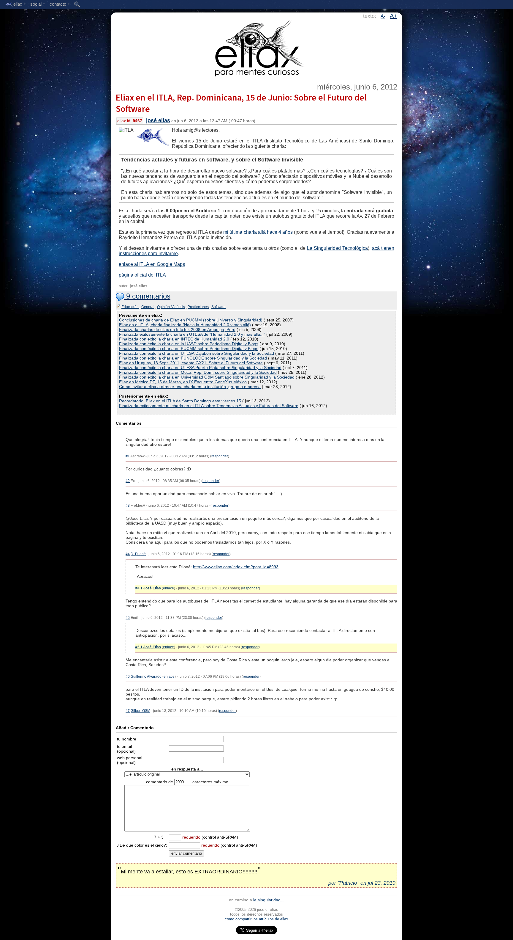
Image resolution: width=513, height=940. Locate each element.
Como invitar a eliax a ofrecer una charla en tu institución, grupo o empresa (190, 386)
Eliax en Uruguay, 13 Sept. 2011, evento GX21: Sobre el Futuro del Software (191, 362)
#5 (128, 618)
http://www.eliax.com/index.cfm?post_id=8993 (235, 566)
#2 (128, 481)
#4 (128, 554)
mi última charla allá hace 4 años (257, 232)
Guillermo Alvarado (146, 676)
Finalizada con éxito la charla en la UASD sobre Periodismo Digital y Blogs (188, 343)
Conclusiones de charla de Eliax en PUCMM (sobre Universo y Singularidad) (190, 320)
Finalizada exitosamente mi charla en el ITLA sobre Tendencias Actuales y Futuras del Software (208, 405)
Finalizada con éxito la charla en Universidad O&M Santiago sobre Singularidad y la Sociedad (206, 377)
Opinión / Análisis (171, 307)
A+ (393, 15)
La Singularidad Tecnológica (337, 248)
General (147, 307)
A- (383, 16)
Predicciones (198, 307)
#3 (128, 505)
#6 (128, 676)
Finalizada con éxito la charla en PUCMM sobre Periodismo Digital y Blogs (188, 348)
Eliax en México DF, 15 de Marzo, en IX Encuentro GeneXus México (183, 381)
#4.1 (138, 588)
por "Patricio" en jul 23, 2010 (361, 883)
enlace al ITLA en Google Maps (152, 264)
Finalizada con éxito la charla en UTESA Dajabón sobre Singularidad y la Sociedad (196, 353)
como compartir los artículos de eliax (256, 919)
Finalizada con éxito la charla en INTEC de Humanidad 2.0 (174, 339)
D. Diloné (138, 554)
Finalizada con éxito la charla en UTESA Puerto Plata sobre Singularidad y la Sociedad (200, 367)
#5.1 (138, 647)
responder (219, 456)
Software (218, 307)
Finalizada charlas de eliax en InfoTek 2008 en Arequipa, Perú (177, 329)
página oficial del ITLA (142, 274)
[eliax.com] (256, 47)
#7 (128, 711)
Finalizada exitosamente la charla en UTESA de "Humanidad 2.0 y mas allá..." (192, 334)
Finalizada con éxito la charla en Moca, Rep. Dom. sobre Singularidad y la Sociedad (198, 372)
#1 (128, 456)
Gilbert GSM (140, 711)
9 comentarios (147, 296)
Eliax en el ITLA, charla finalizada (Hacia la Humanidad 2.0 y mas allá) (185, 324)
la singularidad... (268, 899)
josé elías (158, 120)
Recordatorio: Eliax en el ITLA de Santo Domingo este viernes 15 (180, 400)
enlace (168, 588)
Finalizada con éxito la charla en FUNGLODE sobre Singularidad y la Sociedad (193, 358)
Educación (130, 307)
